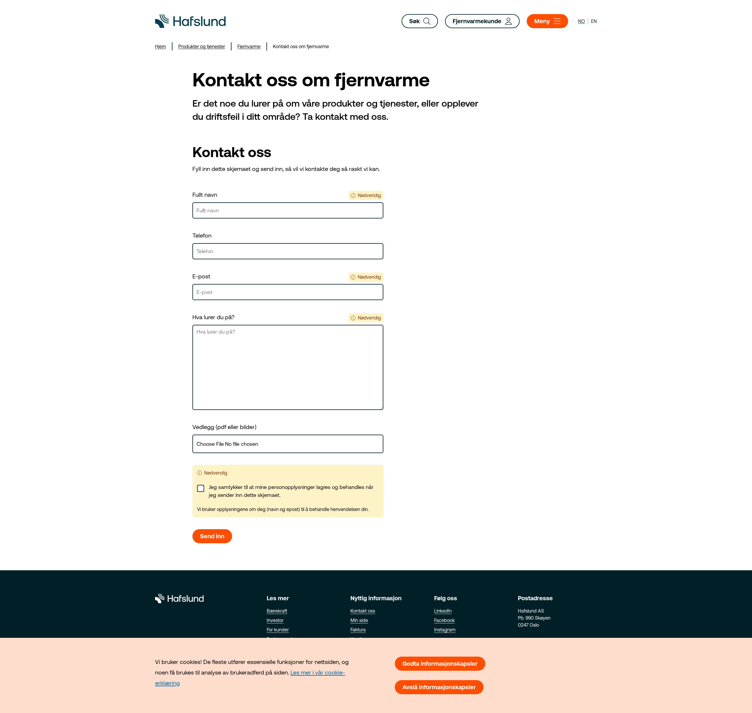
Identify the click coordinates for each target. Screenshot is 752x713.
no (581, 21)
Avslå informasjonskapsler (439, 687)
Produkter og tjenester (201, 46)
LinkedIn (443, 610)
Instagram (445, 629)
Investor (275, 620)
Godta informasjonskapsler (440, 663)
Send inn (212, 536)
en (594, 21)
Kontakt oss (362, 610)
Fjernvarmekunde (477, 21)
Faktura (358, 629)
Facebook (444, 620)
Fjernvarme (249, 46)
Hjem (160, 46)
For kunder (278, 629)
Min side (359, 620)
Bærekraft (277, 610)
